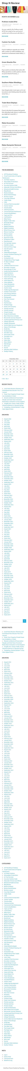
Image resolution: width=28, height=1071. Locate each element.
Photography (7, 297)
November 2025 (8, 435)
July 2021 (6, 530)
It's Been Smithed (9, 261)
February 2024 (8, 473)
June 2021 (7, 532)
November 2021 (8, 523)
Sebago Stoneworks (9, 323)
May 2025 (6, 447)
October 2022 (8, 503)
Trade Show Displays (9, 103)
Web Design (7, 344)
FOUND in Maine (8, 245)
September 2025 (8, 439)
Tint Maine (7, 338)
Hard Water (7, 256)
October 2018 (8, 579)
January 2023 (8, 497)
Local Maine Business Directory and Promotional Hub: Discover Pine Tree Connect (12, 390)
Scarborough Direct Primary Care (13, 319)
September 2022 (8, 504)
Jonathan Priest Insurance (11, 265)
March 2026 (7, 428)
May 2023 (6, 489)
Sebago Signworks (9, 321)
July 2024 (6, 463)
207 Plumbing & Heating (11, 174)
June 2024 (7, 465)
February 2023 (8, 495)
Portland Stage (8, 304)
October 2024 (8, 458)
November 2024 (8, 456)
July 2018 (6, 585)
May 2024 (6, 467)
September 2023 (8, 482)
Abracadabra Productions (11, 181)
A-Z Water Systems (9, 179)
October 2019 (8, 564)
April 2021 (7, 536)
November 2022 (8, 501)
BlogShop (16, 24)
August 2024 (7, 461)
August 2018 (7, 583)
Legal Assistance (8, 273)
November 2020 (8, 545)
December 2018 (8, 575)
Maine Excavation (8, 123)
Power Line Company (10, 306)
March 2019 (7, 572)
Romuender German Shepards (12, 317)
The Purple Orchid (9, 334)
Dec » (7, 378)
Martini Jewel (8, 288)
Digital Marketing (9, 226)
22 (7, 372)
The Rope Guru (8, 336)
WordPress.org (8, 1060)
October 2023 (8, 480)
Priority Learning (8, 308)
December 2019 (8, 562)
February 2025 (8, 452)
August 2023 (7, 484)
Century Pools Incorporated (11, 204)
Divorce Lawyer (8, 234)
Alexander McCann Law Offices (12, 187)
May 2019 (6, 570)
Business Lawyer (8, 196)
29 (7, 374)
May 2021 (6, 534)
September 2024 (8, 460)
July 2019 (6, 568)
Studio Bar (7, 329)
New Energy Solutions (10, 293)
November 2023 (8, 478)
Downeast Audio (8, 237)
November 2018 (8, 577)
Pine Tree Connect (9, 299)
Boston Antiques (8, 192)
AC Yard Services (8, 183)
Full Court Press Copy (10, 247)
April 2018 (7, 590)
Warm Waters (8, 342)
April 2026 (7, 426)
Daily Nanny (7, 219)
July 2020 (6, 553)
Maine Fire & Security (10, 276)
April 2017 (7, 613)
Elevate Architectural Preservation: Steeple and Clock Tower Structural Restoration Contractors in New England (13, 399)
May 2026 (6, 424)
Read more (5, 36)
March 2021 (7, 538)
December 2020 (8, 544)
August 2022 (7, 506)
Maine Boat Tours (9, 275)
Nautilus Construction (10, 291)
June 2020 (7, 555)
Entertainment (8, 241)
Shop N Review (11, 3)
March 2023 (7, 493)
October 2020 (8, 547)
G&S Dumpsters (8, 248)
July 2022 (6, 508)
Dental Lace (7, 224)
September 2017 (8, 603)
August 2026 (7, 419)
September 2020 (8, 549)
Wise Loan (7, 345)
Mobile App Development (11, 289)
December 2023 (8, 476)
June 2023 (7, 488)
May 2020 (6, 557)
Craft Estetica (8, 217)
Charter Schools (8, 206)
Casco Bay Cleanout (9, 198)
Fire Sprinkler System (10, 243)
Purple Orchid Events (10, 314)
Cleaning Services (9, 209)
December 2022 (8, 499)
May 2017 (6, 611)
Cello (5, 202)
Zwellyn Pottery (8, 351)
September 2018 (8, 581)
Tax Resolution (8, 330)
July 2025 (6, 443)
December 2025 (8, 434)
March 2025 (7, 450)
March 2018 (7, 592)
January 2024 (8, 475)
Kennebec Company (9, 267)
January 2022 (8, 519)
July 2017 (6, 607)
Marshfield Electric (9, 286)
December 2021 (8, 521)
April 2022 (7, 514)
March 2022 (7, 516)
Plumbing (6, 301)
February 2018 (8, 594)
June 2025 (7, 445)
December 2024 (8, 454)
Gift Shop (6, 250)
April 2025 (7, 448)
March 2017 (7, 614)
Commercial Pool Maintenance (12, 211)
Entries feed (7, 1056)
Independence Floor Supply (11, 260)
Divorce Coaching (9, 232)
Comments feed (8, 1058)
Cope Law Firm (8, 215)
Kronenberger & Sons (10, 269)
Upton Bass (7, 340)
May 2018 (6, 588)
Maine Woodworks (9, 284)
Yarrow (6, 347)
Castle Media (7, 200)
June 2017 (7, 609)
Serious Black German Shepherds (13, 325)
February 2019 (8, 573)
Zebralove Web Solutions (11, 349)
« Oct (3, 378)
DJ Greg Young (8, 235)
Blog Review (7, 191)
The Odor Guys (8, 332)
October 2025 (8, 437)
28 (3, 374)
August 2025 (7, 441)
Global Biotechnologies (10, 252)
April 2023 (7, 491)
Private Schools (8, 312)
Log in (5, 1054)
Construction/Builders (10, 213)
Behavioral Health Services (11, 189)
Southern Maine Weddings (11, 82)
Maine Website (8, 282)
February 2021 (8, 540)
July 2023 (6, 486)
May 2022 (6, 512)
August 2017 (7, 605)
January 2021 (8, 542)
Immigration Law (8, 258)
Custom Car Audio (8, 42)
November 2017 (8, 599)
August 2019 (7, 566)
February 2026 (8, 430)
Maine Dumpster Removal (11, 145)
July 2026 (6, 420)
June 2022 (7, 510)
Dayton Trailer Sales (9, 220)
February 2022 (8, 517)
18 (17, 369)
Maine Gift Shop (8, 278)
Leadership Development (11, 271)
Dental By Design (9, 222)
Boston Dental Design (10, 194)
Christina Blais (8, 207)
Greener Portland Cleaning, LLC (12, 254)
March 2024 (7, 471)
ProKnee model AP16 (9, 22)
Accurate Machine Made (10, 185)
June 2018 (7, 586)
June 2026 (7, 422)
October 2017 (8, 601)
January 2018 (8, 596)
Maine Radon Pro (9, 280)
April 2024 (7, 469)
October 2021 (8, 525)
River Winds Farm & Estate (11, 316)
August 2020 (7, 551)
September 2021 (8, 527)
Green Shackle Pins (9, 62)
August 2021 (7, 529)
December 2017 (8, 598)
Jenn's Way (7, 263)
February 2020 (8, 560)
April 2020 (7, 558)
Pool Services (7, 303)
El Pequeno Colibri (9, 239)
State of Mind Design (10, 327)
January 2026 (8, 432)
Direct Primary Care (9, 230)
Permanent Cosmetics (10, 295)
